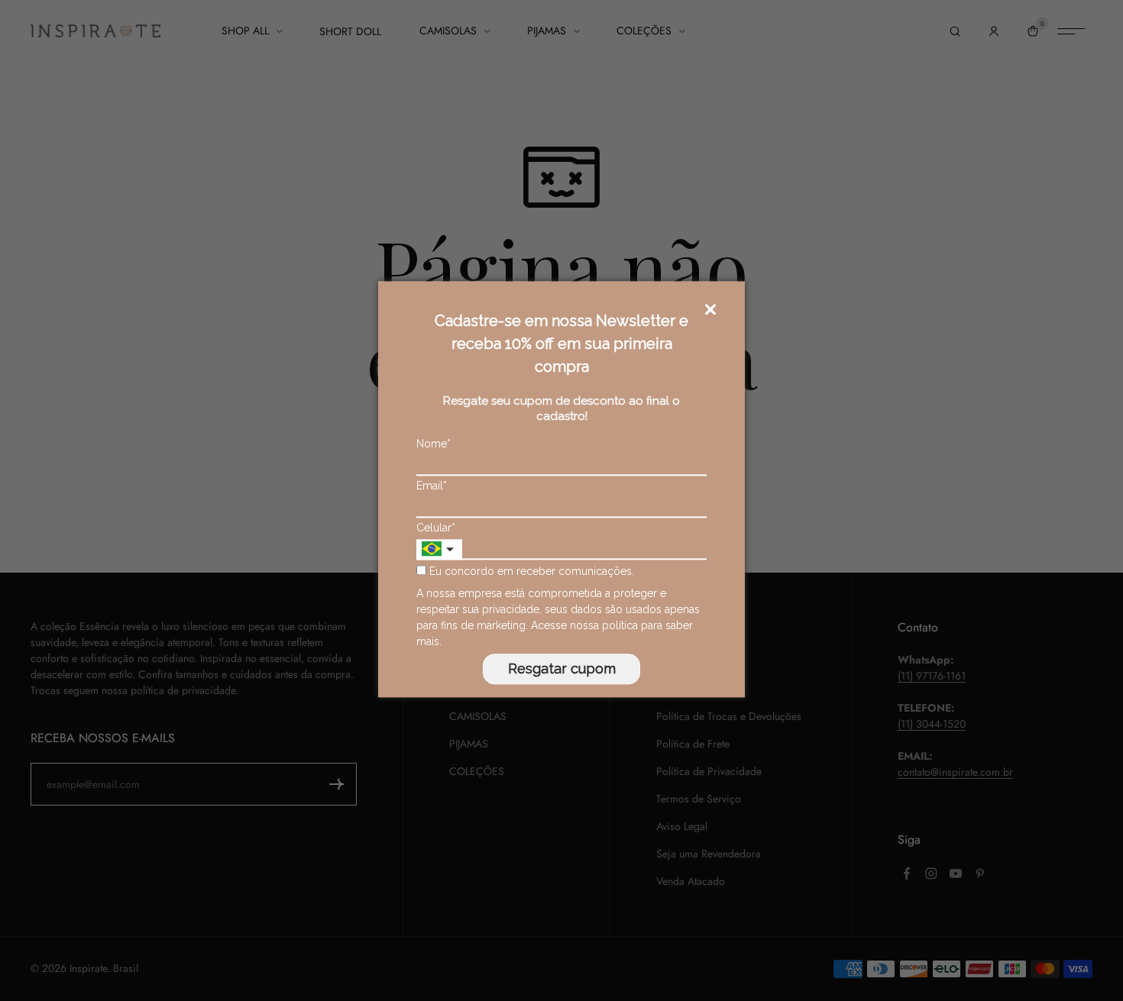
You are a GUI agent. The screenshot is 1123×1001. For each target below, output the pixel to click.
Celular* (435, 527)
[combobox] (439, 549)
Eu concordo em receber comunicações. (530, 572)
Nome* (433, 444)
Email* (431, 486)
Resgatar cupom (562, 668)
